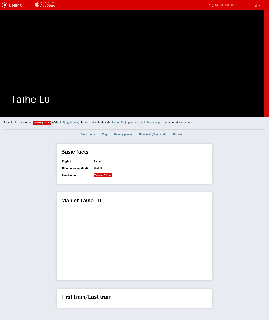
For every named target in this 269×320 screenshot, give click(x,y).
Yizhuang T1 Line (42, 122)
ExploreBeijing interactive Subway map (136, 122)
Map (105, 134)
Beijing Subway (69, 122)
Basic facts (88, 134)
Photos (177, 134)
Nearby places (123, 134)
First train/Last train (153, 134)
